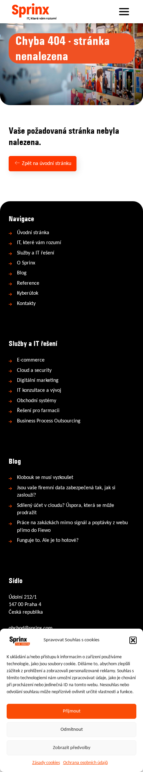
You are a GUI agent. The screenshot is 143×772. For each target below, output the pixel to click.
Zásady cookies (46, 762)
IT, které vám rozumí (39, 242)
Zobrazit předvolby (71, 747)
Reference (28, 283)
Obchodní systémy (36, 400)
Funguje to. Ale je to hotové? (47, 540)
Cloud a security (34, 370)
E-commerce (31, 360)
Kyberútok (27, 293)
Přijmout (71, 711)
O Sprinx (26, 263)
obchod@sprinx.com (31, 628)
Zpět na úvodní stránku (46, 163)
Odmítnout (72, 729)
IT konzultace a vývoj (39, 390)
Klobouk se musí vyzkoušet (45, 477)
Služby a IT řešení (35, 253)
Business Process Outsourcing (48, 421)
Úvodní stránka (33, 232)
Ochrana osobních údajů (85, 762)
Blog (22, 273)
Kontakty (26, 303)
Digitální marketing (38, 380)
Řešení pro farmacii (38, 410)
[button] (133, 640)
